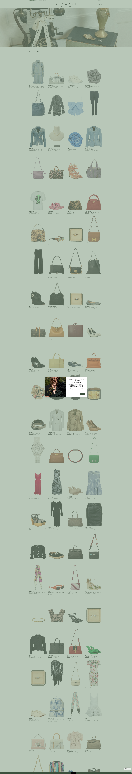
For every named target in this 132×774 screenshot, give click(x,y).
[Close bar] (131, 772)
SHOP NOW (73, 772)
